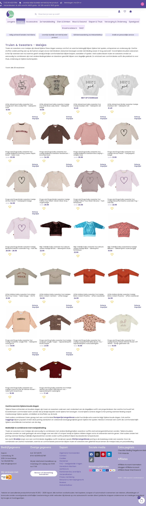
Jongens (11, 21)
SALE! (81, 28)
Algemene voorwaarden (69, 453)
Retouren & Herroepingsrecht (71, 479)
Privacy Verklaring (66, 477)
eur (70, 485)
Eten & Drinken (63, 21)
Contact (62, 455)
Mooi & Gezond (79, 21)
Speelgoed (134, 21)
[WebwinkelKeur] (142, 4)
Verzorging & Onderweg (116, 21)
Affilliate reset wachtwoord (129, 470)
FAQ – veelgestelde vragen (70, 463)
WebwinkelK (64, 485)
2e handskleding (47, 21)
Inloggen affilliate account (128, 467)
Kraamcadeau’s (69, 28)
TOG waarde (123, 453)
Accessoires (32, 21)
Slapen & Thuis (95, 21)
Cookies (62, 458)
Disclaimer (63, 461)
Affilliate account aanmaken (129, 464)
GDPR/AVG (64, 469)
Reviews (62, 482)
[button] (6, 114)
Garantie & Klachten (67, 466)
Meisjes (20, 21)
